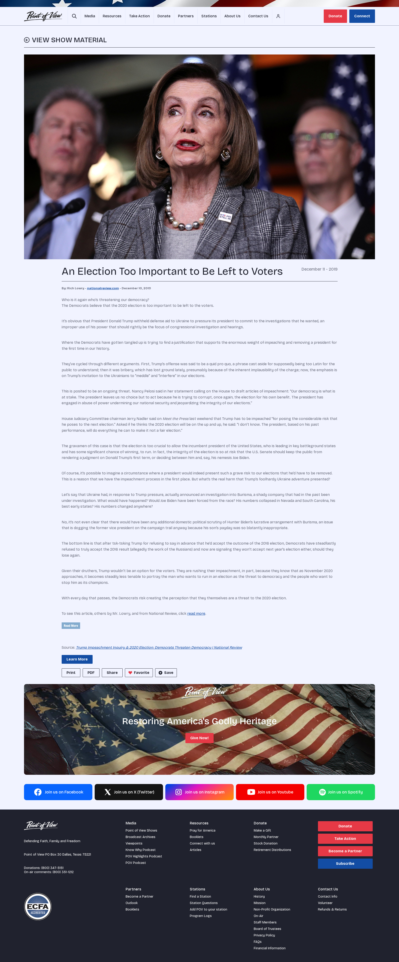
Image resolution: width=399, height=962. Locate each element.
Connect (362, 16)
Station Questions (204, 903)
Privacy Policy (264, 935)
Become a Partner (345, 851)
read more (196, 613)
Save (168, 672)
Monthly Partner (266, 837)
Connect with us (202, 843)
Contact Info (327, 897)
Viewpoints (134, 843)
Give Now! (199, 738)
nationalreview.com (103, 288)
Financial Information (270, 948)
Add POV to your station (208, 909)
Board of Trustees (267, 929)
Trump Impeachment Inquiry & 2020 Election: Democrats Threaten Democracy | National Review (159, 647)
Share (112, 672)
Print (71, 672)
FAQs (258, 942)
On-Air (258, 916)
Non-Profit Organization (272, 909)
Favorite (141, 672)
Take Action (345, 838)
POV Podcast (136, 863)
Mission (260, 903)
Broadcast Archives (140, 837)
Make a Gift (262, 830)
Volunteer (325, 903)
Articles (195, 850)
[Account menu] (278, 16)
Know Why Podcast (141, 850)
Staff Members (265, 922)
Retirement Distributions (272, 850)
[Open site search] (74, 16)
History (259, 897)
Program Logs (201, 916)
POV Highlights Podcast (144, 856)
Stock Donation (266, 843)
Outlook (132, 903)
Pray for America (202, 830)
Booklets (196, 837)
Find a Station (200, 897)
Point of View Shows (141, 830)
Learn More (77, 659)
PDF (91, 672)
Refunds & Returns (332, 909)
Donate (335, 16)
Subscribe (345, 863)
